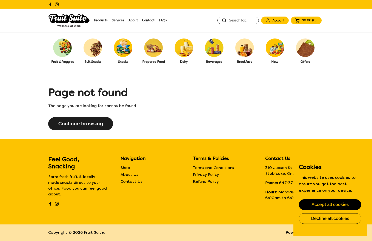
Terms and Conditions (213, 168)
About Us (129, 175)
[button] (306, 20)
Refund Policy (206, 182)
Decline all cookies (330, 218)
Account (278, 20)
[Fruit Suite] (69, 20)
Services (118, 20)
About (133, 20)
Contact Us (131, 182)
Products (101, 20)
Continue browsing (80, 123)
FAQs (163, 20)
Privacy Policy (206, 175)
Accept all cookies (330, 204)
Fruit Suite (94, 233)
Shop (125, 168)
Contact (148, 20)
